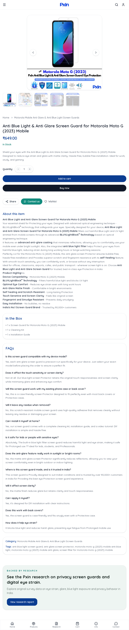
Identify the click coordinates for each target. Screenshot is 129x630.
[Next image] (96, 52)
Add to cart (64, 178)
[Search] (117, 5)
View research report (22, 601)
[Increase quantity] (30, 169)
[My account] (123, 5)
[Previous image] (33, 52)
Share (13, 201)
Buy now (64, 188)
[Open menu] (4, 5)
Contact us (34, 201)
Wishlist (52, 201)
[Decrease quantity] (18, 169)
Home (6, 117)
